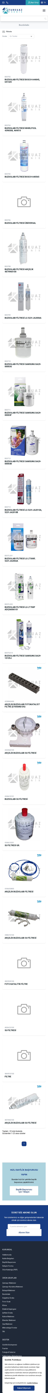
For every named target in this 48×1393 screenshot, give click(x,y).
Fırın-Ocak (6, 1302)
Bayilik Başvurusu (9, 1262)
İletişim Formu (7, 1266)
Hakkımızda (6, 1255)
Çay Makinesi (7, 1324)
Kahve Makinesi (8, 1316)
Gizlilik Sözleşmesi (9, 1345)
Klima (4, 1305)
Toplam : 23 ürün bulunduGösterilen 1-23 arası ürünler (13, 1132)
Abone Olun (24, 1232)
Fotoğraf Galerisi (8, 1352)
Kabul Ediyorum (24, 1388)
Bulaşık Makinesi (8, 1290)
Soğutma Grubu (8, 1298)
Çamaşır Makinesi (9, 1283)
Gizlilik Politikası (32, 1383)
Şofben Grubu (7, 1313)
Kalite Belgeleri (8, 1258)
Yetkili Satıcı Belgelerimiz (12, 1356)
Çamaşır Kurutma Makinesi (12, 1287)
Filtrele (9, 32)
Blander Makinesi (9, 1320)
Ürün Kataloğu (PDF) (10, 1270)
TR (45, 2)
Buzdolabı (6, 1294)
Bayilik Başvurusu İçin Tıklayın (24, 1190)
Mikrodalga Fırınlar (9, 1328)
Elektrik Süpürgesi (9, 1309)
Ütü (3, 1331)
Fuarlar (5, 1348)
